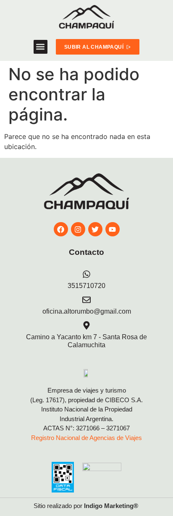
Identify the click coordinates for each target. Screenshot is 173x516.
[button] (40, 47)
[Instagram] (78, 229)
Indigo (93, 505)
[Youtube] (112, 229)
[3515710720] (86, 274)
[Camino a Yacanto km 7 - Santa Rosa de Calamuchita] (86, 325)
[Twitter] (95, 229)
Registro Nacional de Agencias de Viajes (86, 437)
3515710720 (86, 285)
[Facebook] (61, 229)
